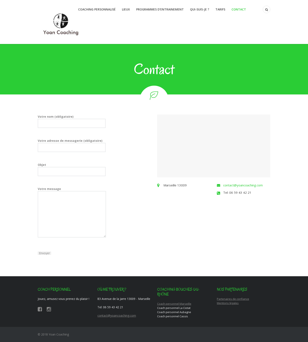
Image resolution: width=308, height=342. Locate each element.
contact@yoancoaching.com (243, 185)
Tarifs (220, 9)
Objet (42, 165)
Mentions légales (228, 303)
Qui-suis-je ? (199, 9)
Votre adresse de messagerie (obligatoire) (70, 141)
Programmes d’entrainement (160, 9)
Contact (239, 9)
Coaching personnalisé (97, 9)
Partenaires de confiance (233, 299)
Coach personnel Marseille (174, 304)
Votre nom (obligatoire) (56, 117)
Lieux (126, 9)
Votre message (49, 189)
